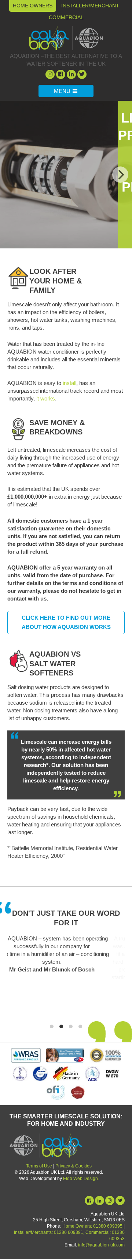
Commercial (66, 17)
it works (45, 398)
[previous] (12, 174)
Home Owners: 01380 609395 (92, 1226)
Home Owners (32, 5)
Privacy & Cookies (73, 1166)
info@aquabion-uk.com (101, 1245)
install (69, 383)
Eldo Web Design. (81, 1178)
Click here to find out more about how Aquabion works (66, 622)
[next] (120, 174)
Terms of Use (39, 1166)
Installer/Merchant (90, 5)
